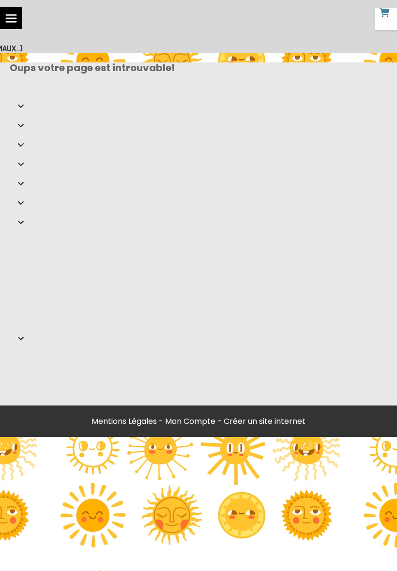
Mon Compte (190, 421)
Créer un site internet (264, 421)
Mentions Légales (124, 421)
